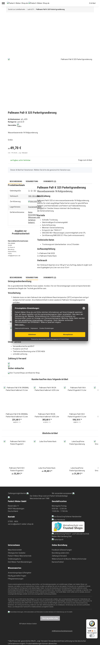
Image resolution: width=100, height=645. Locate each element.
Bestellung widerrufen (60, 553)
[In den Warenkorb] (9, 16)
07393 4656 (40, 351)
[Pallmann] (19, 125)
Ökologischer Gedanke (16, 553)
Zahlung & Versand (59, 556)
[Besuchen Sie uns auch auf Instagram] (27, 637)
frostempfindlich (34, 207)
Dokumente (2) (49, 181)
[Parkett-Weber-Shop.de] (28, 3)
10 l (34, 191)
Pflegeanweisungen (15, 579)
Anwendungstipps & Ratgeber (19, 573)
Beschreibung (15, 181)
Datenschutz (59, 631)
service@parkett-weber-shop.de (20, 524)
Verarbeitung (32, 181)
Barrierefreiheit (58, 562)
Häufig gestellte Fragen (17, 576)
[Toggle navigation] (3, 3)
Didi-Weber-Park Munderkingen (20, 562)
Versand (24, 153)
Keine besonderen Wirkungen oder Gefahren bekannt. (34, 217)
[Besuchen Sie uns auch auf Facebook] (27, 630)
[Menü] (96, 620)
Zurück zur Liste (13, 9)
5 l (32, 191)
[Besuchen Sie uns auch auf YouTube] (27, 633)
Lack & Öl (20, 122)
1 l (29, 191)
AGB (53, 631)
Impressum (68, 631)
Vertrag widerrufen (50, 618)
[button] (76, 3)
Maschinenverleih (15, 550)
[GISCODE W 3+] (34, 201)
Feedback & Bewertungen (62, 550)
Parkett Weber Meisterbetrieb (19, 556)
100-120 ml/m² (34, 196)
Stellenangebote (14, 559)
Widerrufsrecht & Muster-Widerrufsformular (69, 559)
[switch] (92, 635)
